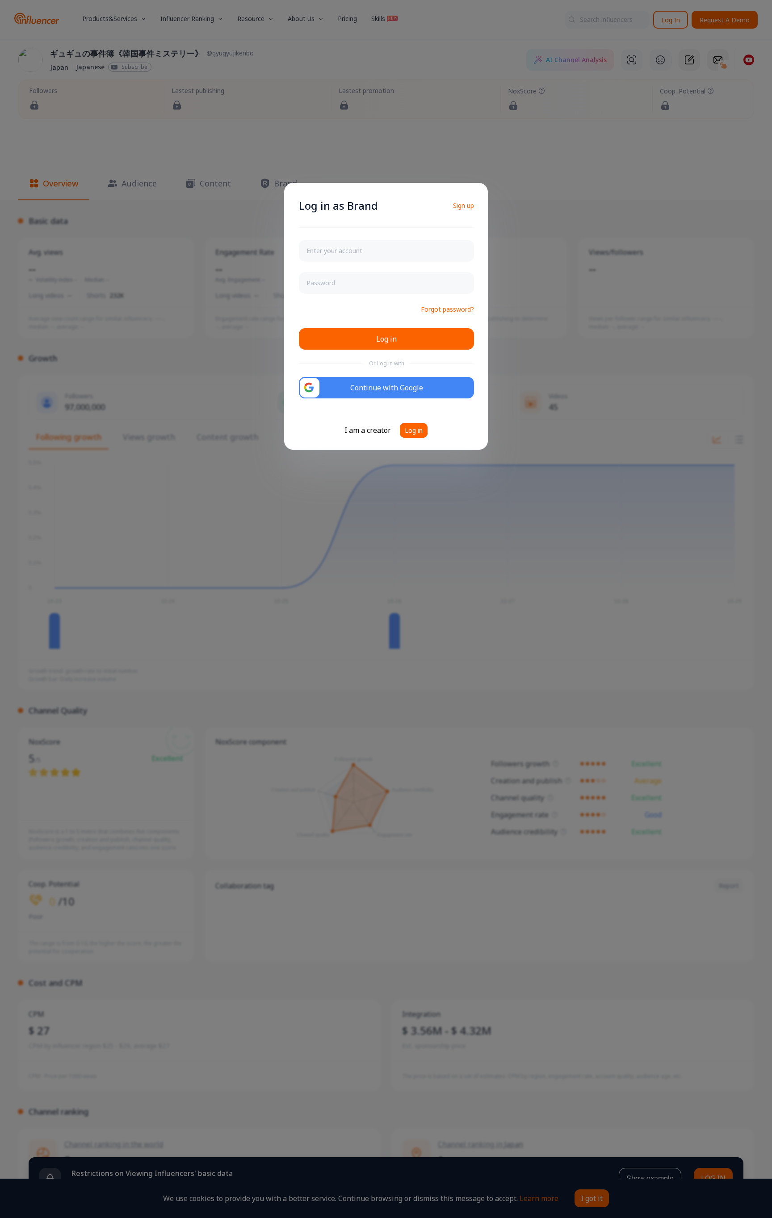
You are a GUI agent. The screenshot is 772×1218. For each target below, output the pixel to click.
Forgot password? (447, 309)
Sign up (463, 205)
